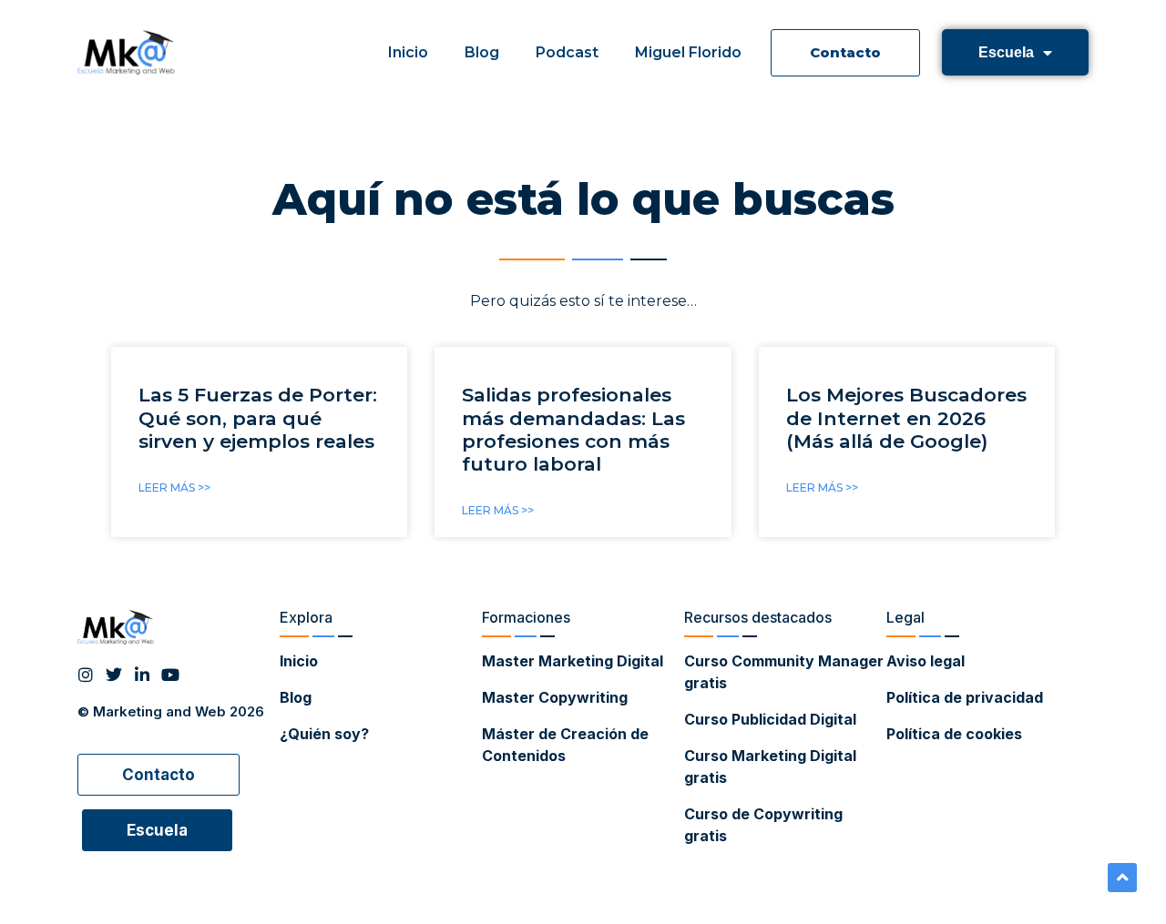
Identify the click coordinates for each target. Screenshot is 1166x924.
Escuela (1006, 52)
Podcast (567, 52)
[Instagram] (85, 674)
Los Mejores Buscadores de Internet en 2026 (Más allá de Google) (906, 417)
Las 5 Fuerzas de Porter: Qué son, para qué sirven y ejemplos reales (257, 417)
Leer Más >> (174, 487)
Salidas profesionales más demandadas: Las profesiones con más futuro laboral (573, 429)
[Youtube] (170, 674)
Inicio (408, 52)
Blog (482, 52)
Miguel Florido (688, 52)
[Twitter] (114, 674)
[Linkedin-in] (142, 674)
